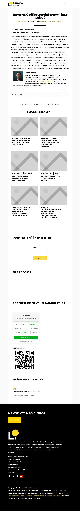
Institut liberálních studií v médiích (51, 21)
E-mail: (35, 247)
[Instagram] (18, 94)
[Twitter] (15, 94)
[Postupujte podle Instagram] (17, 476)
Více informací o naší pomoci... (24, 396)
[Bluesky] (21, 94)
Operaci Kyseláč (45, 82)
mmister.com (62, 89)
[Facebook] (13, 94)
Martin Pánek (22, 21)
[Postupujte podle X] (13, 476)
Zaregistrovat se (40, 258)
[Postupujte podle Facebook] (9, 476)
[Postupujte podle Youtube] (21, 476)
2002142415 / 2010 (34, 392)
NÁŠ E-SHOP (14, 420)
